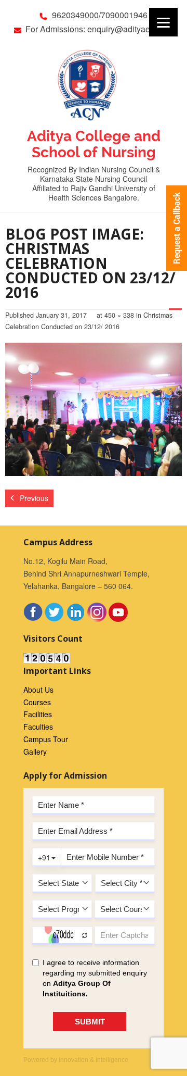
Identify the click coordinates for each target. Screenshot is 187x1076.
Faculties (38, 726)
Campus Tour (45, 739)
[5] (93, 409)
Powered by (75, 1060)
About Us (38, 689)
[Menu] (163, 22)
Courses (37, 702)
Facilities (37, 714)
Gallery (35, 751)
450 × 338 (119, 315)
